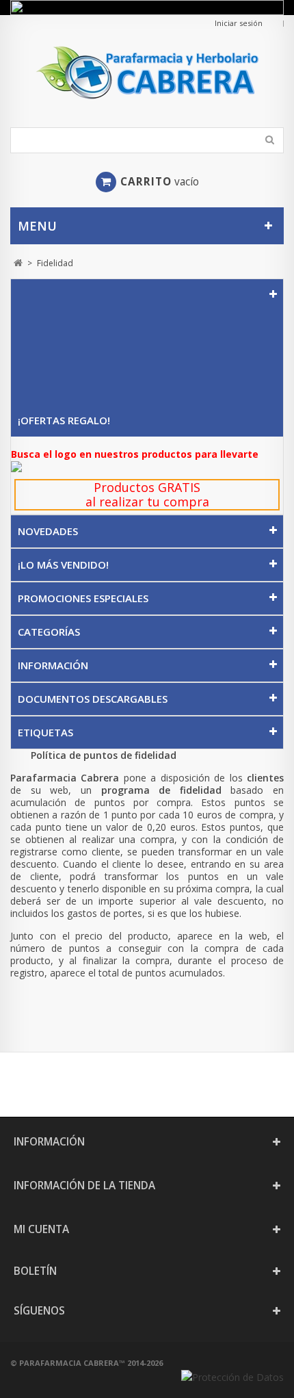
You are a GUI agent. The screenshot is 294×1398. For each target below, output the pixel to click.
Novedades (48, 531)
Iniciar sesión (239, 23)
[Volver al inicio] (18, 263)
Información (53, 665)
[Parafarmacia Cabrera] (147, 72)
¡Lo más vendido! (63, 564)
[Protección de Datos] (232, 1377)
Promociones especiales (83, 598)
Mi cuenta (41, 1229)
